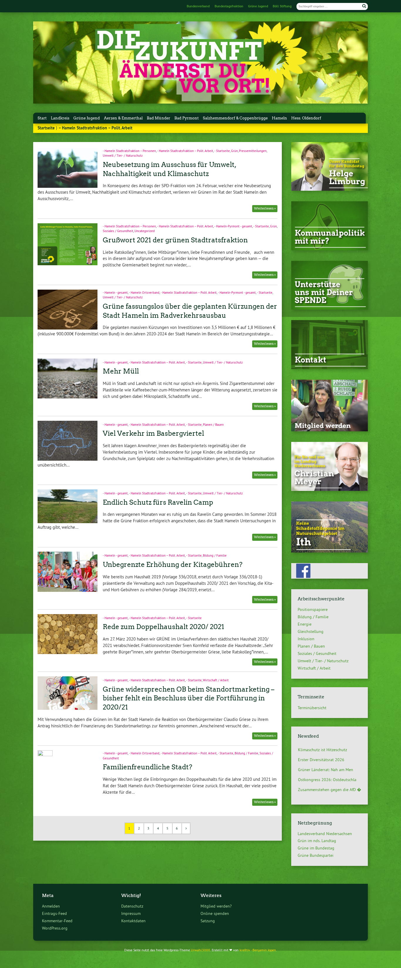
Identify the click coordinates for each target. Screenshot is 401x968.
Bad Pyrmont (186, 118)
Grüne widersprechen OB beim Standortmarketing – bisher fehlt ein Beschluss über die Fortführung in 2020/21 (188, 698)
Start (42, 118)
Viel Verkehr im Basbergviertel (153, 433)
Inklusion (306, 638)
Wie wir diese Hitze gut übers (324, 794)
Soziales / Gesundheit (118, 231)
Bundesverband (198, 6)
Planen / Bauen (213, 425)
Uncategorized (144, 231)
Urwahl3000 (200, 950)
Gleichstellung (311, 631)
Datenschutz (132, 906)
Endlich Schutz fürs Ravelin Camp (158, 502)
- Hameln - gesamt (115, 292)
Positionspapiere (313, 609)
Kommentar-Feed (57, 920)
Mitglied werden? (216, 906)
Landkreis (60, 118)
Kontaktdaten (133, 920)
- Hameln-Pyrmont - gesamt (233, 226)
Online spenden (215, 913)
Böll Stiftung (282, 6)
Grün (234, 151)
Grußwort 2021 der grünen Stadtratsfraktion (175, 240)
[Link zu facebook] (329, 577)
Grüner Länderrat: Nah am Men (325, 764)
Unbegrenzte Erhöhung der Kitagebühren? (172, 564)
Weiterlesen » (265, 208)
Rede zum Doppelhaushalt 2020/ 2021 (163, 627)
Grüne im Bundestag (316, 848)
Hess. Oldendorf (306, 118)
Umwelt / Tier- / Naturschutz (123, 155)
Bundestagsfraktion (229, 6)
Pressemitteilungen (253, 151)
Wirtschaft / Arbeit (216, 680)
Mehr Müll (121, 371)
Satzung (208, 920)
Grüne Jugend (258, 6)
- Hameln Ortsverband (144, 292)
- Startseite (222, 151)
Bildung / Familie (215, 555)
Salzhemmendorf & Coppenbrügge (235, 118)
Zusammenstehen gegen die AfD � (329, 784)
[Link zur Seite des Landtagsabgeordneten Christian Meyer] (329, 489)
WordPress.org (55, 928)
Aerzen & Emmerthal (123, 118)
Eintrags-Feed (54, 913)
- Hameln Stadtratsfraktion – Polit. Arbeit (185, 151)
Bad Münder (158, 118)
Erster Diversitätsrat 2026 (321, 754)
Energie (304, 624)
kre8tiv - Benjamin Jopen (258, 950)
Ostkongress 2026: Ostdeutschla (327, 774)
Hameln (279, 118)
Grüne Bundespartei (315, 855)
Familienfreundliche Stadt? (147, 767)
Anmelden (51, 906)
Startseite (46, 128)
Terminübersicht (312, 707)
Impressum (131, 913)
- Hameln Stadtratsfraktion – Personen (129, 151)
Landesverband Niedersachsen (325, 833)
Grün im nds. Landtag (317, 840)
